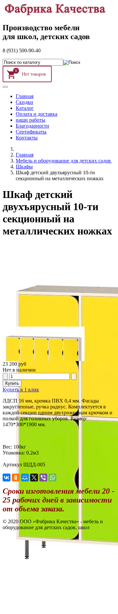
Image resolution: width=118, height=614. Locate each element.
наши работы (30, 120)
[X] (34, 477)
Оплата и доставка (36, 114)
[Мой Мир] (25, 477)
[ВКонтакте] (6, 477)
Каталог (25, 108)
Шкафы (24, 166)
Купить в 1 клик (21, 389)
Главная (24, 96)
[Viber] (43, 477)
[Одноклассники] (16, 477)
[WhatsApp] (52, 477)
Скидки (24, 102)
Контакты (27, 137)
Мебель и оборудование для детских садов (64, 160)
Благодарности (32, 126)
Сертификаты (31, 132)
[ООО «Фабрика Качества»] (55, 13)
